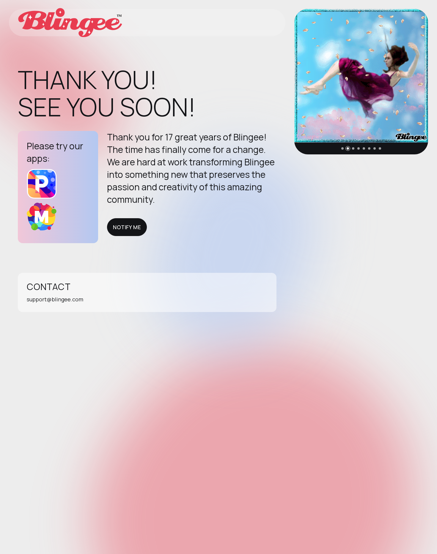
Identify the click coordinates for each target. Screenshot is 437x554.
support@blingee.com (55, 299)
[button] (342, 148)
